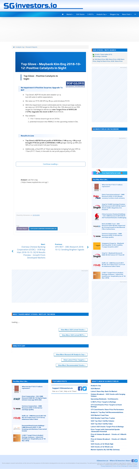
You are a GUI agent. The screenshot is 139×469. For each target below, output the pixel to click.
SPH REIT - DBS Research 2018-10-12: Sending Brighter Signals (69, 248)
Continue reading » (50, 164)
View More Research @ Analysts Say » (70, 354)
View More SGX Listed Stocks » (73, 330)
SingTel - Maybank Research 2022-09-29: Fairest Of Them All (113, 254)
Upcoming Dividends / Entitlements (104, 399)
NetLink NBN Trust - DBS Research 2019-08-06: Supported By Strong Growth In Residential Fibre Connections (113, 226)
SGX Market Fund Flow (100, 415)
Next (86, 382)
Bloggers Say (114, 14)
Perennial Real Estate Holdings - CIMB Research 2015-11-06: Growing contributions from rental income (34, 428)
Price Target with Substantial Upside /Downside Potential (105, 430)
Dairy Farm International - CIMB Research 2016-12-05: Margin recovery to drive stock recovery (113, 196)
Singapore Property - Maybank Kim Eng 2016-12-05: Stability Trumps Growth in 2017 (113, 245)
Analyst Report (22, 228)
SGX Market (95, 388)
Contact (130, 466)
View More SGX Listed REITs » (73, 335)
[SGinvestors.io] (14, 47)
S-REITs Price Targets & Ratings (103, 402)
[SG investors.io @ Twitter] (85, 388)
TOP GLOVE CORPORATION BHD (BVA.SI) (43, 228)
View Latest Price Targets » (74, 360)
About (135, 466)
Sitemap (124, 466)
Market (69, 14)
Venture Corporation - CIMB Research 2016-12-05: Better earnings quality (112, 235)
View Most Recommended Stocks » (71, 365)
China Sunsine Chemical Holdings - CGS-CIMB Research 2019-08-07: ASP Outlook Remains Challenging (114, 215)
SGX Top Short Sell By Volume (102, 421)
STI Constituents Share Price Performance (107, 409)
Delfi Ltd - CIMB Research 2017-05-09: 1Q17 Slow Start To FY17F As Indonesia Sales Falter (113, 264)
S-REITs (91, 14)
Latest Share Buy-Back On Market (104, 391)
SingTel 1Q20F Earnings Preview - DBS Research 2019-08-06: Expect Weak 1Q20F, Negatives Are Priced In (114, 206)
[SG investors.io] (62, 14)
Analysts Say (101, 14)
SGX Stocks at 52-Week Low (102, 447)
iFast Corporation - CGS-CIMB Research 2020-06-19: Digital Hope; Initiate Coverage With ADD (34, 398)
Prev (53, 382)
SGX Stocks (80, 14)
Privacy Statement (106, 466)
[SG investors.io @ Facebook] (80, 388)
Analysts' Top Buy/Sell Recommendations (107, 412)
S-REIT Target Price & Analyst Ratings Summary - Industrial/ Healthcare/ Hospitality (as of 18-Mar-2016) (114, 275)
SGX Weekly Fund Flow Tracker (103, 418)
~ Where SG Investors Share (113, 461)
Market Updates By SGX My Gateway (105, 450)
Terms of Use (116, 466)
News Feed (126, 14)
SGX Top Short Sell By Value (102, 424)
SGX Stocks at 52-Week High (102, 444)
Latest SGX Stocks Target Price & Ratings (107, 427)
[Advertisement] (50, 286)
